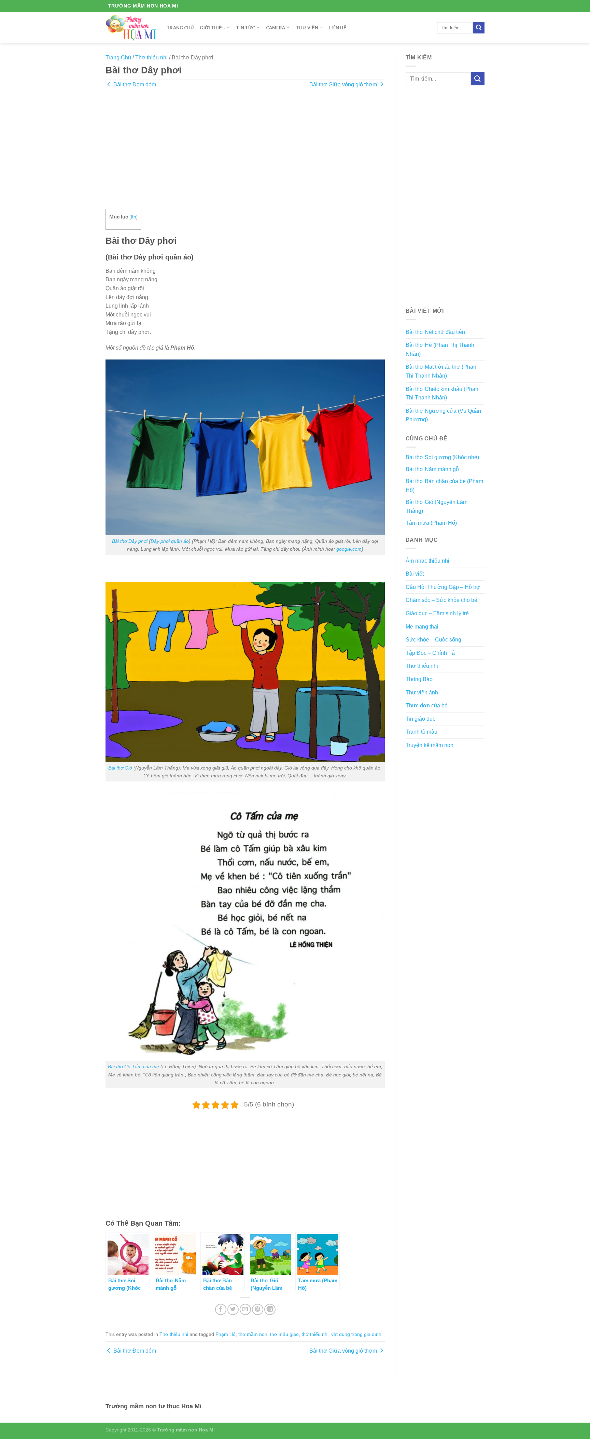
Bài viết (415, 574)
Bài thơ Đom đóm (134, 84)
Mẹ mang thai (422, 627)
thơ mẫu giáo (284, 1334)
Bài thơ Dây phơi (130, 541)
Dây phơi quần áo (170, 541)
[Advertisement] (245, 154)
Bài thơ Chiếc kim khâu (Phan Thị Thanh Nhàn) (442, 393)
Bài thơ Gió (120, 768)
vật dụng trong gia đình (356, 1334)
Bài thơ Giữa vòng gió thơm (343, 84)
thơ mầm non (252, 1334)
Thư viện (307, 27)
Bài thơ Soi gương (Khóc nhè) (442, 457)
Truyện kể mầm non (429, 745)
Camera (275, 27)
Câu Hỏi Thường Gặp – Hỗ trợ (443, 587)
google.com (349, 549)
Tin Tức (245, 27)
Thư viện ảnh (422, 692)
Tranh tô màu (421, 732)
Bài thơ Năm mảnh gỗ (432, 469)
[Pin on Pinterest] (257, 1309)
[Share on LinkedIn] (270, 1309)
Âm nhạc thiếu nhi (427, 561)
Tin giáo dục (420, 719)
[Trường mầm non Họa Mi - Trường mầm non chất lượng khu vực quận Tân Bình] (131, 27)
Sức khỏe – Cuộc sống (433, 640)
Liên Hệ (338, 27)
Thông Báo (419, 679)
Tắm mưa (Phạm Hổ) (431, 523)
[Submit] (478, 27)
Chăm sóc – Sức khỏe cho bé (441, 600)
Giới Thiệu (212, 27)
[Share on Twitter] (233, 1309)
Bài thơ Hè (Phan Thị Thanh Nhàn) (440, 349)
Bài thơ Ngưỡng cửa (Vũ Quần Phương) (443, 415)
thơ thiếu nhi (314, 1334)
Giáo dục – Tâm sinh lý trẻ (437, 613)
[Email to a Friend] (245, 1309)
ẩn (133, 217)
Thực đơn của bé (427, 705)
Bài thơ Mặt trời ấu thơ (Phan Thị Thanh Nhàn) (441, 371)
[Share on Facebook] (220, 1309)
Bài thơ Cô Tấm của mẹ (133, 1066)
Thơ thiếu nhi (151, 57)
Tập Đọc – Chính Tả (430, 653)
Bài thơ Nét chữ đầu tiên (435, 332)
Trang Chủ (180, 27)
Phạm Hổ (225, 1334)
